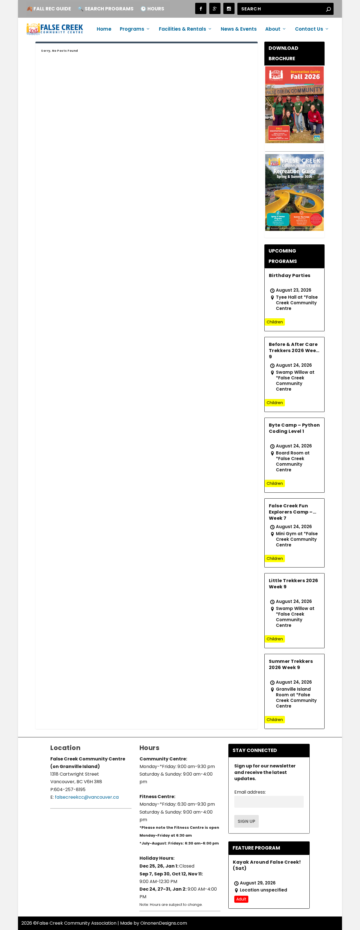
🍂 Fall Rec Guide (48, 8)
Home (104, 29)
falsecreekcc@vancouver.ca (86, 797)
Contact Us (309, 29)
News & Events (239, 29)
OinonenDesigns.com (163, 923)
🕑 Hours (152, 8)
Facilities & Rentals (182, 29)
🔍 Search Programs (106, 8)
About (272, 29)
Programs (132, 29)
